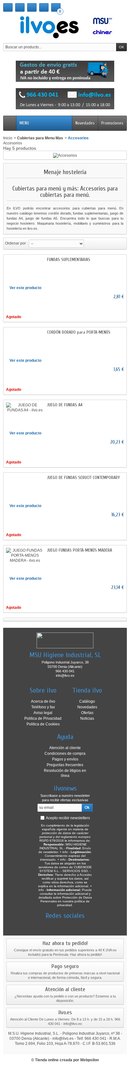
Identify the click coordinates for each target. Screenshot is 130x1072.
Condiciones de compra (65, 753)
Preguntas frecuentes (65, 765)
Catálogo (87, 701)
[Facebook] (42, 925)
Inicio (7, 138)
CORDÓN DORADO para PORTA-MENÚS (78, 332)
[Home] (9, 123)
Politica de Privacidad (43, 718)
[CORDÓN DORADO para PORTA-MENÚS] (25, 332)
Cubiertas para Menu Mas (40, 138)
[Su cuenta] (43, 7)
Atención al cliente (65, 748)
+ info (64, 852)
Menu (24, 123)
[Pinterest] (76, 925)
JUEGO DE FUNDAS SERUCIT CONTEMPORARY (83, 477)
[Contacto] (19, 7)
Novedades (85, 123)
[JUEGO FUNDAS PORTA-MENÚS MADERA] (25, 555)
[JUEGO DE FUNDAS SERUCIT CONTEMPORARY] (25, 477)
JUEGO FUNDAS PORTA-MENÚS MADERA (79, 550)
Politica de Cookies (43, 724)
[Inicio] (7, 7)
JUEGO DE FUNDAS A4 (64, 405)
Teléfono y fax (43, 707)
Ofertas (87, 713)
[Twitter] (54, 925)
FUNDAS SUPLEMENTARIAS (68, 259)
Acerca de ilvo (43, 701)
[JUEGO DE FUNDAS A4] (25, 408)
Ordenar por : (16, 243)
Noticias (87, 718)
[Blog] (87, 925)
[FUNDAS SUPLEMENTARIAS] (25, 259)
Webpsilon (89, 1060)
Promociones (112, 123)
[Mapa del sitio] (31, 7)
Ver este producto (25, 288)
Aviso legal (42, 713)
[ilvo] (65, 27)
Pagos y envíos (65, 759)
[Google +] (65, 925)
